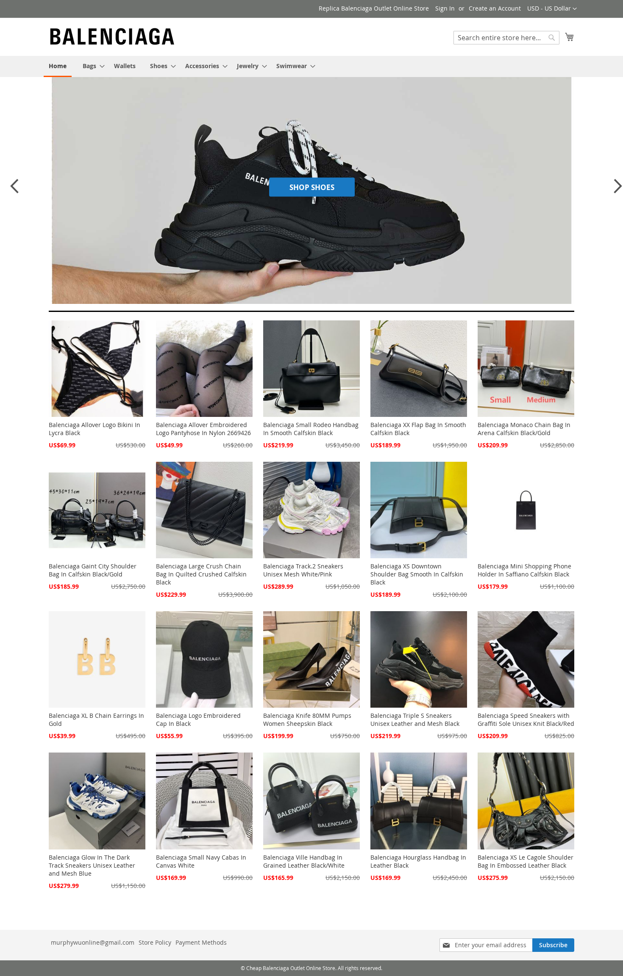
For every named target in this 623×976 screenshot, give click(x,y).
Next (615, 190)
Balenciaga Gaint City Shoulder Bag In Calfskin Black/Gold (92, 570)
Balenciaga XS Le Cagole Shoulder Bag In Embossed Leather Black (525, 861)
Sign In (445, 8)
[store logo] (112, 36)
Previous (14, 190)
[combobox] (506, 37)
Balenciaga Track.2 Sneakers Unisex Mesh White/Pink (303, 570)
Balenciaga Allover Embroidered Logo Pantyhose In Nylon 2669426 (203, 429)
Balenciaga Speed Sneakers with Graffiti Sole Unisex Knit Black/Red (526, 719)
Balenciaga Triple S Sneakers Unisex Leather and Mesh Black (414, 719)
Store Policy (155, 942)
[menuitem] (58, 66)
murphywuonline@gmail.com (92, 942)
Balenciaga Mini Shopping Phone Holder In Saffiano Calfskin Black (524, 570)
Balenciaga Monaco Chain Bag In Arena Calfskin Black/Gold (524, 429)
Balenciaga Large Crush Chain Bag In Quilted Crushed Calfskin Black (201, 574)
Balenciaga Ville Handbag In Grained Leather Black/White (304, 861)
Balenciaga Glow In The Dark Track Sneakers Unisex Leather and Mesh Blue (92, 865)
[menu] (311, 66)
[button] (552, 9)
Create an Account (495, 8)
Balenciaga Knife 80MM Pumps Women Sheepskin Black (307, 719)
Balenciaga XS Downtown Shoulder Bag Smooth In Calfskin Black (416, 574)
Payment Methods (201, 942)
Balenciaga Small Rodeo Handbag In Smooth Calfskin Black (311, 429)
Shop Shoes (311, 187)
